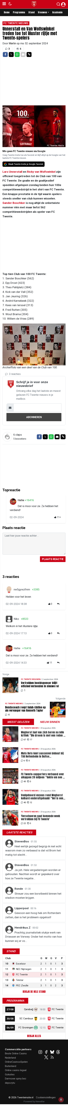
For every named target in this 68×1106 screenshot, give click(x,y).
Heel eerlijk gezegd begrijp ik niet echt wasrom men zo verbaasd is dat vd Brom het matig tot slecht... (33, 850)
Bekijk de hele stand (34, 992)
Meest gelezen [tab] (18, 722)
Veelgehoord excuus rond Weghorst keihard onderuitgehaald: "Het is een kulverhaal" (42, 797)
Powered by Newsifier (34, 1101)
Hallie (21, 500)
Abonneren (34, 417)
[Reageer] (59, 604)
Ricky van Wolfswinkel (41, 171)
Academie (57, 12)
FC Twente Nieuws (15, 23)
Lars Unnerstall (12, 171)
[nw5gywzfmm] (9, 589)
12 (31, 802)
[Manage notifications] (61, 1099)
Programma (19, 12)
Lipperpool (22, 908)
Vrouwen (42, 12)
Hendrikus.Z (23, 927)
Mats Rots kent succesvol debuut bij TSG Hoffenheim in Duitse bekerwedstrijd (42, 755)
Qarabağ (28, 1009)
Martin (13, 43)
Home (7, 12)
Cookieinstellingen (46, 1097)
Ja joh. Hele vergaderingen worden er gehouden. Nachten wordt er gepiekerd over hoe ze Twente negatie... (33, 874)
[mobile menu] (4, 4)
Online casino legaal (15, 1070)
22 (25, 823)
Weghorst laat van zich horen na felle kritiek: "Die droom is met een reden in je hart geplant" (43, 734)
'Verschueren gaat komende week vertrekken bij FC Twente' (40, 817)
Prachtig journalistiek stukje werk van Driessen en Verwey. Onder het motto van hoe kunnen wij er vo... (33, 937)
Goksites (10, 1074)
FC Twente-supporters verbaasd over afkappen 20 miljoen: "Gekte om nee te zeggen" (43, 776)
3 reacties (14, 374)
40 (25, 802)
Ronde (19, 888)
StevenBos (22, 841)
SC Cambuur (26, 1018)
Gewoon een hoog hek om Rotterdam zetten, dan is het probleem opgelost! (33, 915)
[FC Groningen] (36, 1027)
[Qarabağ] (36, 1009)
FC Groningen (25, 1027)
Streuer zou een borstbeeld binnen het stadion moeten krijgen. (33, 896)
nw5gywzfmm (22, 589)
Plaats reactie (53, 559)
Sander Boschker (13, 203)
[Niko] (9, 619)
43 (25, 781)
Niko (16, 618)
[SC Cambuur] (36, 1018)
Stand (31, 12)
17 (31, 739)
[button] (58, 5)
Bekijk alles (34, 1036)
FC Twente (58, 1009)
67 (25, 739)
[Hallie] (13, 501)
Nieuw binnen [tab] (50, 722)
